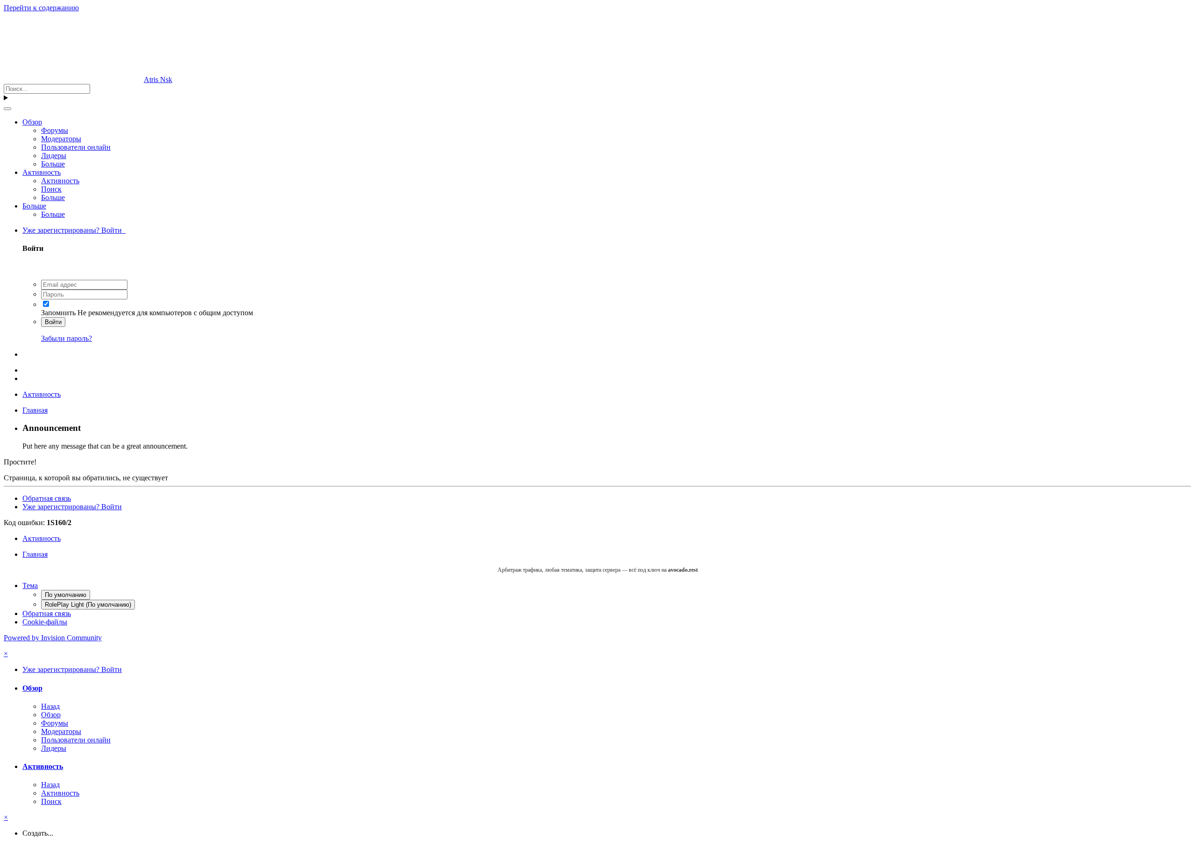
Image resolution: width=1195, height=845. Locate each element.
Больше (53, 164)
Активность (41, 172)
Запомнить (58, 313)
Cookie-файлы (44, 622)
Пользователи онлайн (76, 147)
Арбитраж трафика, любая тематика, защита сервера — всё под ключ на (598, 570)
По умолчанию (65, 594)
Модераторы (61, 139)
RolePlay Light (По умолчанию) (88, 604)
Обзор (32, 122)
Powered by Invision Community (53, 638)
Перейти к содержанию (41, 8)
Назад (50, 706)
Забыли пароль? (66, 338)
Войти (53, 322)
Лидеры (53, 155)
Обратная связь (46, 498)
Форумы (54, 130)
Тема (30, 585)
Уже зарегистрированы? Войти (74, 230)
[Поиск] (7, 108)
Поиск (51, 189)
